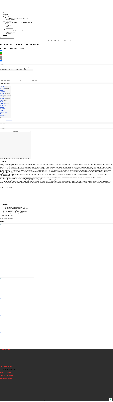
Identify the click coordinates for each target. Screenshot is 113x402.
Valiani (2, 98)
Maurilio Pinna (3, 112)
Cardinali (2, 103)
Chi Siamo (5, 14)
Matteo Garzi (9, 120)
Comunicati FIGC (10, 32)
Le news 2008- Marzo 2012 (7, 215)
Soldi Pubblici (9, 33)
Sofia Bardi (3, 115)
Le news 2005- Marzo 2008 (7, 218)
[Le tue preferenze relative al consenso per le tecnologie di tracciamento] (110, 399)
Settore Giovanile (7, 21)
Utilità (4, 29)
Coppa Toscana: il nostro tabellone (11, 208)
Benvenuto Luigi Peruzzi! (9, 212)
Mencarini (2, 113)
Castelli (2, 95)
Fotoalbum (8, 25)
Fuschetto (2, 108)
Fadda (1, 102)
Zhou (1, 96)
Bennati (2, 107)
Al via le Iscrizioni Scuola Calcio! (11, 211)
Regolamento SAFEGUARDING (14, 30)
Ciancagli (2, 86)
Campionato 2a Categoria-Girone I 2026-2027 (17, 18)
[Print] (56, 57)
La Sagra (5, 15)
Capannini (2, 91)
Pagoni (2, 93)
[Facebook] (56, 51)
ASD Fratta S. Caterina (7, 48)
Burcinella (15, 131)
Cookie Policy (12, 369)
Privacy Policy (3, 369)
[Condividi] (56, 61)
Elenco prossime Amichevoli (10, 207)
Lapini (1, 90)
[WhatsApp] (56, 53)
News (4, 12)
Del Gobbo (3, 105)
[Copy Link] (56, 59)
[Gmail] (56, 55)
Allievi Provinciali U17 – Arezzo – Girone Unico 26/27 (19, 22)
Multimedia (6, 23)
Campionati (6, 17)
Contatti (5, 35)
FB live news (9, 28)
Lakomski (2, 88)
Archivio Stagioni (10, 19)
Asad (1, 100)
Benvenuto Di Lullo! (8, 210)
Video (7, 26)
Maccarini (2, 110)
